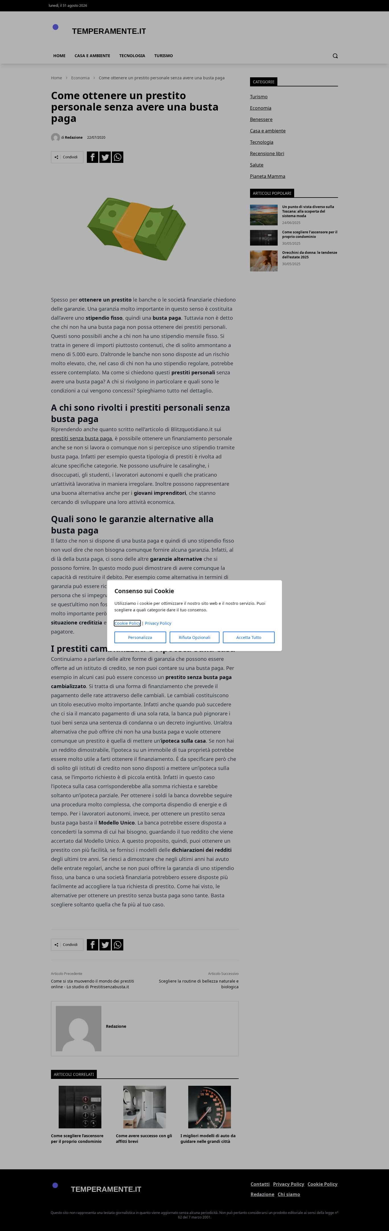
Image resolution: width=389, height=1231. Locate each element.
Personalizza (140, 637)
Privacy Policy (158, 623)
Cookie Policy (127, 623)
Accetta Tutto (248, 637)
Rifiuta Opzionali (194, 637)
